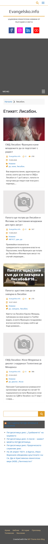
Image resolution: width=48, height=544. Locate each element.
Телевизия (9, 533)
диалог (15, 382)
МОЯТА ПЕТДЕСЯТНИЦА (18, 442)
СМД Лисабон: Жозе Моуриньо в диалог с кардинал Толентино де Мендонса (23, 363)
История (25, 530)
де (10, 382)
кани (14, 166)
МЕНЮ (6, 91)
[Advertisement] (24, 62)
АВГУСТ (12, 239)
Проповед (36, 530)
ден (17, 239)
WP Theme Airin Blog (36, 539)
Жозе (21, 382)
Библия (16, 530)
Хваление (21, 533)
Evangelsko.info (24, 11)
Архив (7, 530)
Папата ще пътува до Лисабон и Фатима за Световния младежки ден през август (23, 221)
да (10, 166)
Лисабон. (21, 166)
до (21, 239)
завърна (15, 309)
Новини (12, 163)
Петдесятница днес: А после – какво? (25, 439)
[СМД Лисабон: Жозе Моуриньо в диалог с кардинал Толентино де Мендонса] (24, 344)
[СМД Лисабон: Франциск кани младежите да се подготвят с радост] (24, 129)
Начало (8, 101)
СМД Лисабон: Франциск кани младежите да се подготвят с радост (22, 148)
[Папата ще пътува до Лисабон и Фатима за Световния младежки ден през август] (24, 202)
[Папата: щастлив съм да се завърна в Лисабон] (24, 275)
